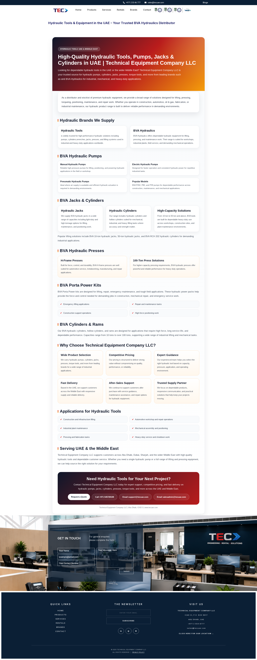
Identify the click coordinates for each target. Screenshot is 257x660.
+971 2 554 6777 (196, 624)
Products (91, 10)
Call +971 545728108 (104, 497)
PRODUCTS (61, 615)
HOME (61, 611)
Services (106, 10)
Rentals (120, 10)
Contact (147, 10)
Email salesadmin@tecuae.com (171, 497)
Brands (133, 10)
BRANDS (60, 627)
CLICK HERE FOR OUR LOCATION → (196, 633)
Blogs (205, 2)
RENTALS (60, 623)
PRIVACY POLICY (138, 652)
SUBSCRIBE (128, 621)
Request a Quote (79, 497)
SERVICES (61, 619)
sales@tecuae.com (196, 628)
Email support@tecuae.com (135, 497)
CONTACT (60, 631)
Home (78, 10)
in (121, 631)
